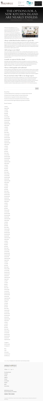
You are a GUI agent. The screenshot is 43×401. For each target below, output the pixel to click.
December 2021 (7, 194)
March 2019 (6, 248)
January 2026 (6, 116)
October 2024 (6, 141)
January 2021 (6, 211)
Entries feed (6, 352)
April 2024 (6, 151)
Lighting (5, 377)
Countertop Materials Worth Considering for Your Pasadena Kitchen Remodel (18, 93)
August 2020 (6, 220)
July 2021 (6, 203)
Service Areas (6, 386)
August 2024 (6, 144)
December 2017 (7, 272)
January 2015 (6, 332)
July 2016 (6, 301)
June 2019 (6, 242)
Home (5, 360)
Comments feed (7, 353)
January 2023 (6, 175)
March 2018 (6, 267)
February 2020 (7, 229)
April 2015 (6, 327)
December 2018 (7, 253)
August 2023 (6, 163)
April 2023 (6, 170)
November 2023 (7, 158)
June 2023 (6, 166)
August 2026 (6, 108)
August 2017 (6, 279)
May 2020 (6, 223)
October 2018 (6, 256)
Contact (5, 379)
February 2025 (6, 134)
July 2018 (6, 261)
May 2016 (6, 305)
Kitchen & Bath (7, 344)
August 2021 (6, 201)
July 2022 (6, 184)
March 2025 (6, 132)
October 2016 (6, 296)
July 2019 (6, 241)
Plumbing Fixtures (7, 372)
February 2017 (6, 289)
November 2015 (7, 315)
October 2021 (6, 198)
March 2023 (6, 172)
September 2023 (7, 161)
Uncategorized (6, 345)
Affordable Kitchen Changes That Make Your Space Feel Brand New (16, 95)
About (5, 384)
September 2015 (7, 318)
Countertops (6, 380)
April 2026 (6, 115)
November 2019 (7, 234)
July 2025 (6, 127)
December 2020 (7, 213)
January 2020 (6, 230)
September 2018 (7, 258)
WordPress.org (6, 355)
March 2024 (6, 153)
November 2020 (7, 215)
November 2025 (7, 120)
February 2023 (6, 173)
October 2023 (6, 160)
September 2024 (7, 142)
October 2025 (6, 122)
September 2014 (7, 339)
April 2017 (6, 286)
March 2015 (6, 329)
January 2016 (6, 311)
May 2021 (6, 206)
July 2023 (6, 165)
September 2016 (7, 298)
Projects (5, 382)
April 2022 (6, 189)
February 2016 (6, 310)
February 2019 (6, 249)
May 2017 (6, 284)
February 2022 (6, 192)
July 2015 (6, 322)
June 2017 (6, 282)
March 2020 (6, 227)
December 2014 (7, 334)
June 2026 (6, 111)
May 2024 (6, 149)
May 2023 (6, 168)
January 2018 (6, 270)
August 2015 (6, 320)
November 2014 (7, 336)
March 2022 (6, 191)
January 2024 (6, 154)
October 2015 (6, 317)
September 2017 (7, 277)
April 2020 (6, 225)
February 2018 (6, 268)
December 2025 (7, 118)
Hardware (6, 373)
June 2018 (6, 263)
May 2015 (6, 325)
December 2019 (7, 232)
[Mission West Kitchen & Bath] (10, 366)
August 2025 (6, 125)
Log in (5, 350)
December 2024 (7, 137)
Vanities (5, 375)
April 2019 (6, 246)
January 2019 (6, 251)
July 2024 (6, 146)
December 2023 (7, 156)
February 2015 (6, 330)
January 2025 (6, 135)
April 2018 (6, 265)
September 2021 (7, 199)
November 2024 (7, 139)
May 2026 (6, 113)
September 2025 (7, 123)
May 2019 (6, 244)
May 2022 (6, 187)
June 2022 (6, 185)
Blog (8, 360)
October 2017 (6, 275)
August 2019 (6, 239)
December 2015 (7, 313)
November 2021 (7, 196)
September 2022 (7, 180)
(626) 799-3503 (21, 5)
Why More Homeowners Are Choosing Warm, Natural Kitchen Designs (16, 98)
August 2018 (6, 260)
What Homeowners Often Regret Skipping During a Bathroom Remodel (17, 100)
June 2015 (6, 324)
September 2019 (7, 237)
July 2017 (6, 280)
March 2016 (6, 308)
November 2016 (7, 294)
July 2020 (6, 222)
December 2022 (7, 177)
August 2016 (6, 299)
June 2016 (6, 303)
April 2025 (6, 130)
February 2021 (6, 210)
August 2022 (6, 182)
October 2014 (6, 337)
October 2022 (6, 179)
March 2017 (6, 287)
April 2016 (6, 306)
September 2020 (7, 218)
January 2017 (6, 291)
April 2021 (6, 208)
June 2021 (6, 204)
